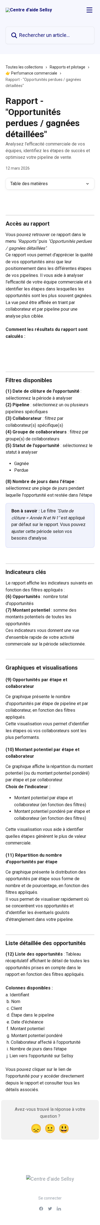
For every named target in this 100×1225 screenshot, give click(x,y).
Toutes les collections (24, 67)
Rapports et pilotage (67, 67)
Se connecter (50, 1198)
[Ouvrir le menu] (89, 10)
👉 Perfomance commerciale (31, 73)
